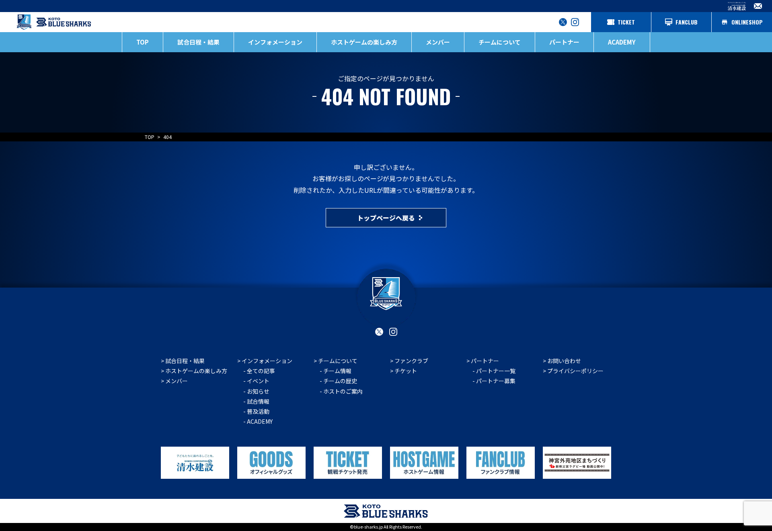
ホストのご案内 (343, 391)
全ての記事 (261, 371)
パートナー (485, 361)
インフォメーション (267, 361)
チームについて (337, 361)
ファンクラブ (411, 361)
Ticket (626, 22)
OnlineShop (747, 22)
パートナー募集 (495, 381)
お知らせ (258, 391)
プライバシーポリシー (575, 371)
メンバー (438, 42)
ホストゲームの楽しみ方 (196, 371)
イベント (258, 381)
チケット (405, 371)
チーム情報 (337, 371)
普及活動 (258, 411)
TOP (142, 42)
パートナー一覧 (495, 371)
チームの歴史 (340, 381)
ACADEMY (622, 42)
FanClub (687, 22)
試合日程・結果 (198, 42)
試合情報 (258, 401)
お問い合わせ (564, 361)
